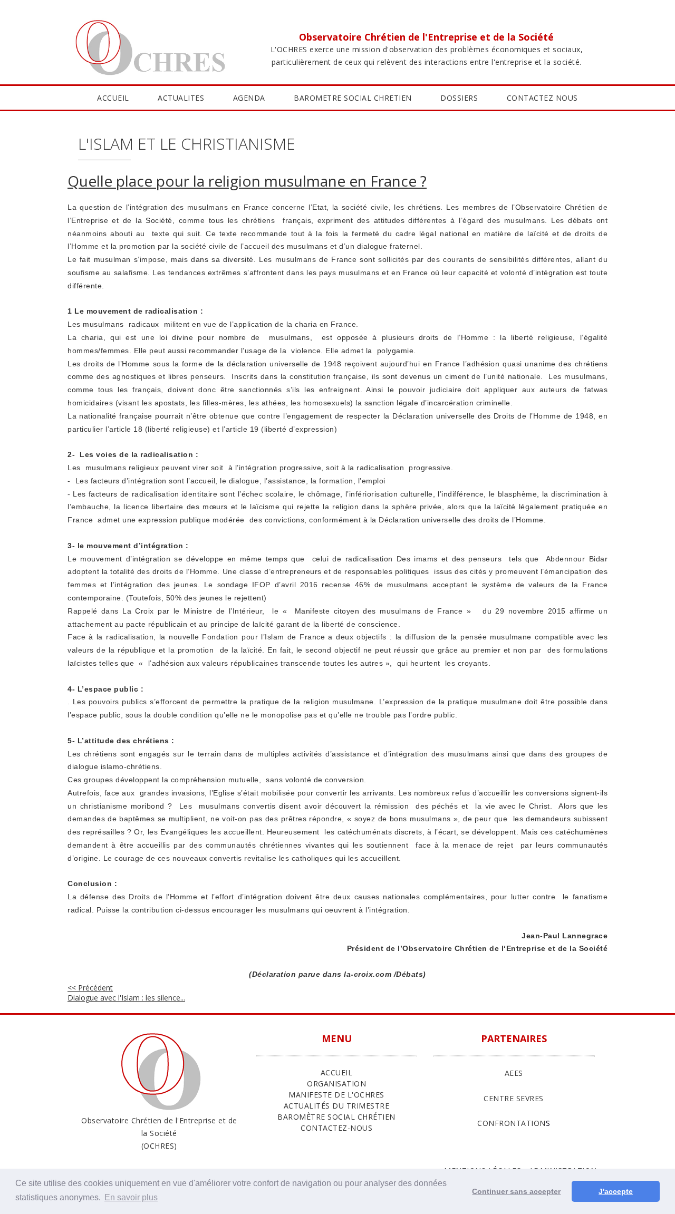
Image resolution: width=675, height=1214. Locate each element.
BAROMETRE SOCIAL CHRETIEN (353, 98)
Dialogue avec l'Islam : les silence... (126, 993)
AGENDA (249, 98)
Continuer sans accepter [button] (516, 1191)
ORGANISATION (336, 1084)
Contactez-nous (336, 1128)
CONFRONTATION (511, 1123)
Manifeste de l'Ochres (336, 1095)
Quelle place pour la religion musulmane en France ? (247, 181)
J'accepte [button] (616, 1191)
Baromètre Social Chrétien (336, 1117)
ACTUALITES (181, 98)
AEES (514, 1073)
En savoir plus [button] (131, 1197)
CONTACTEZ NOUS (542, 98)
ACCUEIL (113, 98)
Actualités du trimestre (337, 1106)
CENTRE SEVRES (514, 1098)
